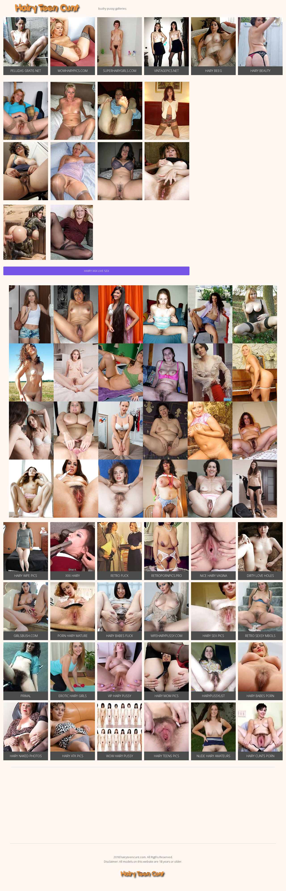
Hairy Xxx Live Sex (96, 271)
